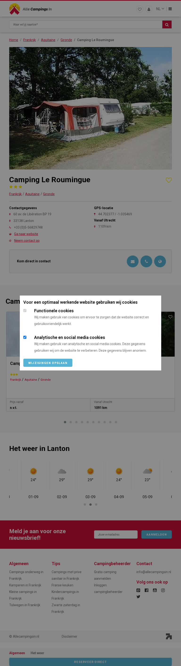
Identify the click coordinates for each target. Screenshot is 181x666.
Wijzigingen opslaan (47, 363)
